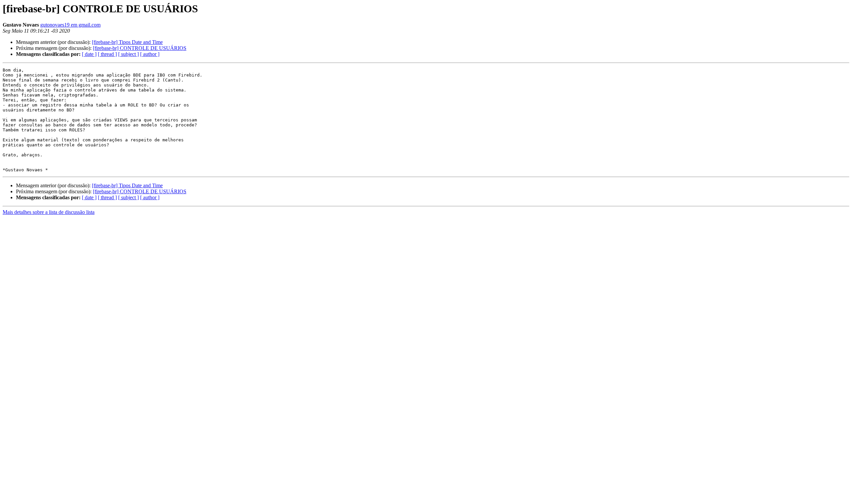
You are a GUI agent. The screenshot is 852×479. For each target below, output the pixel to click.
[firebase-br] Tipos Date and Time (127, 42)
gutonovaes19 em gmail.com (70, 25)
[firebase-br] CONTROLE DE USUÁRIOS (139, 48)
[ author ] (149, 54)
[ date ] (89, 54)
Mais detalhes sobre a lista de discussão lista (49, 212)
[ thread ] (107, 54)
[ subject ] (128, 54)
